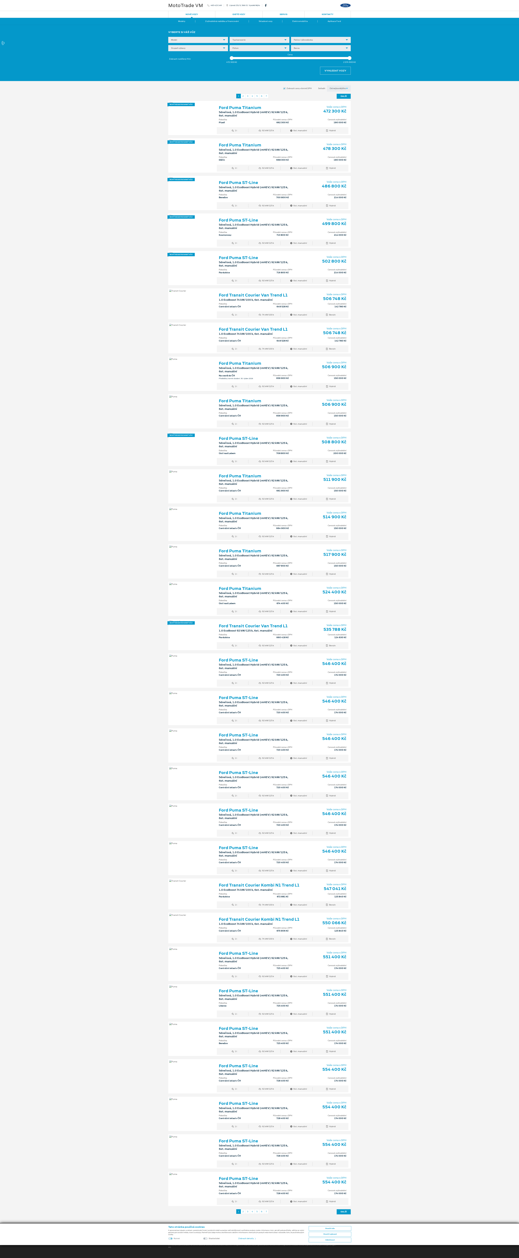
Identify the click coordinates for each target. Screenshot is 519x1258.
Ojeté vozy (238, 14)
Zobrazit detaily (246, 1238)
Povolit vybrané (330, 1234)
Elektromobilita (300, 21)
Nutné (177, 1238)
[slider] (232, 58)
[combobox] (198, 40)
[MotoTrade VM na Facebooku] (266, 5)
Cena (290, 54)
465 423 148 (216, 5)
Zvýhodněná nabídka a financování (222, 21)
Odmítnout (330, 1240)
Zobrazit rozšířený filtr (180, 59)
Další (344, 96)
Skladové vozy (265, 21)
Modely (181, 21)
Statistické (214, 1238)
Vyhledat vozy (335, 70)
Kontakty (327, 14)
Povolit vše (330, 1228)
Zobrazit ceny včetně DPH (299, 88)
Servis (283, 14)
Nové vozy (192, 14)
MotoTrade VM (185, 5)
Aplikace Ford (334, 21)
